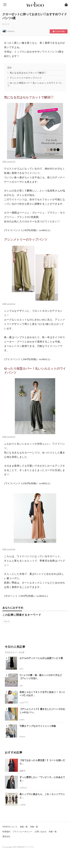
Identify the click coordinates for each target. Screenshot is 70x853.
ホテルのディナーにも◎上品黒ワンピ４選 (41, 658)
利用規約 (6, 831)
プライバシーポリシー (22, 831)
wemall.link (11, 161)
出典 (4, 161)
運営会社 (6, 836)
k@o (21, 669)
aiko (21, 686)
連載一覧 (24, 827)
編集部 (22, 771)
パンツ (6, 621)
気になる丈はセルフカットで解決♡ (28, 73)
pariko (22, 719)
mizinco (11, 31)
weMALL (23, 788)
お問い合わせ (40, 831)
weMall (22, 805)
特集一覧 (34, 827)
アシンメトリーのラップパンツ (26, 78)
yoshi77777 (24, 702)
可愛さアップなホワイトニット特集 (38, 726)
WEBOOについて (9, 827)
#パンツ (5, 24)
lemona (22, 736)
